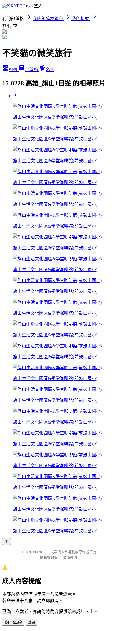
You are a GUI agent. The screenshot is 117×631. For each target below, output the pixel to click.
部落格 (32, 69)
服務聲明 (70, 557)
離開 (31, 622)
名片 (50, 69)
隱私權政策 (49, 557)
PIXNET (39, 552)
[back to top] (6, 541)
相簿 (14, 69)
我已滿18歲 (13, 622)
